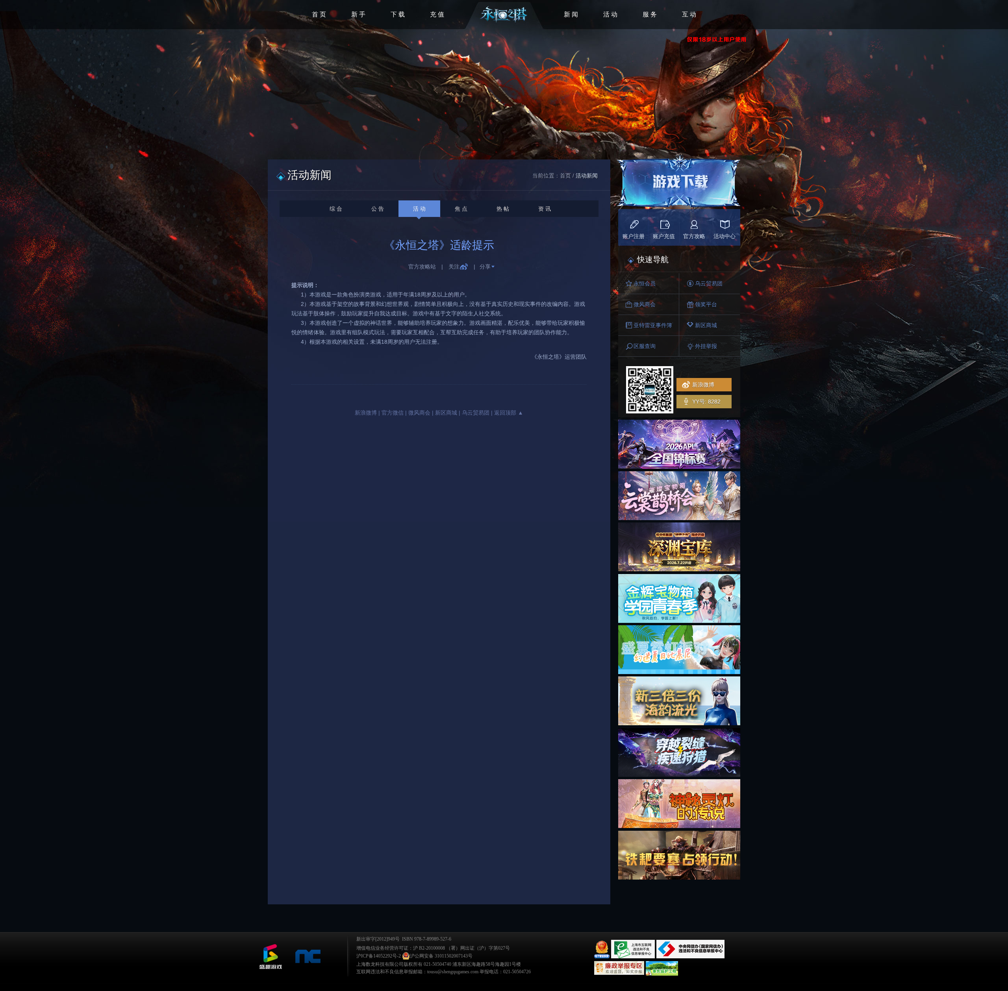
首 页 (319, 14)
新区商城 (446, 412)
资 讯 (544, 209)
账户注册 (634, 236)
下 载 (398, 14)
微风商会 (419, 412)
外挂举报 (706, 346)
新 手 (358, 14)
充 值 (437, 14)
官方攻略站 (422, 266)
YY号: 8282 (706, 401)
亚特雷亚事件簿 (653, 325)
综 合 (336, 209)
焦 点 (461, 209)
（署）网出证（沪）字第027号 (478, 948)
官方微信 (393, 412)
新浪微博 (366, 412)
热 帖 (503, 209)
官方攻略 (694, 236)
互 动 (689, 14)
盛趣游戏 (270, 957)
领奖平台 (706, 304)
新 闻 (571, 14)
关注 (454, 266)
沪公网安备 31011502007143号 (441, 956)
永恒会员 (645, 283)
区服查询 (645, 346)
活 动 (610, 14)
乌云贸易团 (475, 412)
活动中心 (724, 236)
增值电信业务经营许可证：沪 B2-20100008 (400, 948)
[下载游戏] (678, 183)
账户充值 (664, 236)
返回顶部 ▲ (508, 412)
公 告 (377, 209)
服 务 (650, 14)
